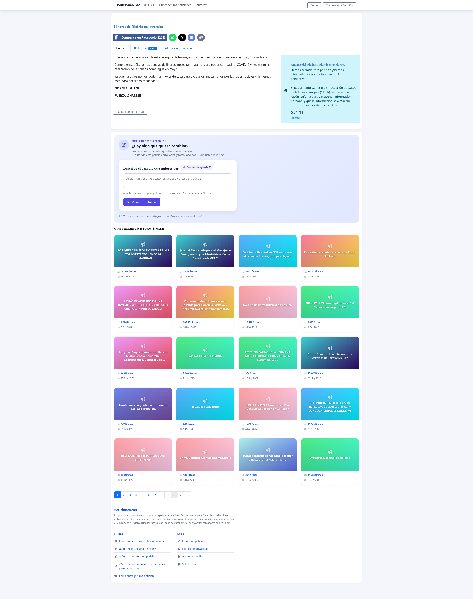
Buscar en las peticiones (175, 5)
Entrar (314, 5)
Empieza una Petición (339, 5)
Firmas (146, 48)
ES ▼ (151, 5)
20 (181, 495)
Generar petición (144, 202)
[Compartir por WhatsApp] (173, 37)
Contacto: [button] (201, 5)
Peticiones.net (128, 5)
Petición (121, 48)
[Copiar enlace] (201, 37)
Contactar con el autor (132, 111)
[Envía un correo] (191, 37)
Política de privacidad (178, 48)
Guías (118, 534)
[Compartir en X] (182, 37)
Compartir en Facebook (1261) (143, 37)
